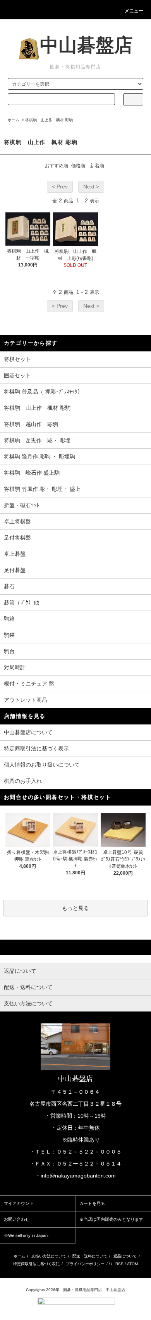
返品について (125, 1256)
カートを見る (92, 1203)
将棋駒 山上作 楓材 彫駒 (49, 120)
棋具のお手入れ (23, 781)
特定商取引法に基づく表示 (36, 748)
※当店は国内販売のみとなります (111, 1219)
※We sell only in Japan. (26, 1235)
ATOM (132, 1264)
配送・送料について (89, 1256)
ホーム (13, 120)
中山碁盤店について (28, 732)
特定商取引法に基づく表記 (36, 1264)
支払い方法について (48, 1256)
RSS (119, 1264)
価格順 (78, 165)
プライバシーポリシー (85, 1264)
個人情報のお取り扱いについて (42, 765)
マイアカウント (19, 1203)
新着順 (97, 165)
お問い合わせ (16, 1219)
